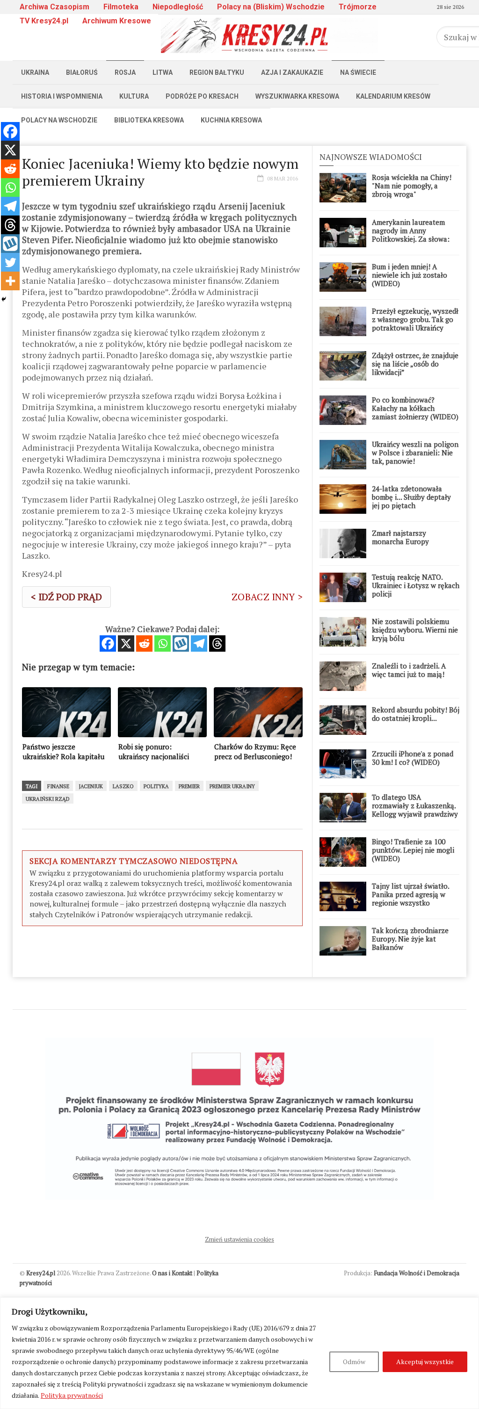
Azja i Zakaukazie (292, 72)
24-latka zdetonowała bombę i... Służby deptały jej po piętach (411, 497)
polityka (156, 786)
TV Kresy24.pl (44, 20)
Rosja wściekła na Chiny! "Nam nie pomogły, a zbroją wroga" (411, 185)
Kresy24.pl (40, 1273)
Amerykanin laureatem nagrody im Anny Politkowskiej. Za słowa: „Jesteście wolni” (411, 235)
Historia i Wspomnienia (61, 96)
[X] (126, 643)
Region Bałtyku (216, 72)
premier (189, 786)
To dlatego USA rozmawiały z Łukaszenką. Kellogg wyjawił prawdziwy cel (415, 810)
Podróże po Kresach (202, 96)
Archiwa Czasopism (54, 6)
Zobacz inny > (267, 596)
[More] (10, 281)
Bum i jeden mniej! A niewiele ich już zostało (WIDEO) (409, 275)
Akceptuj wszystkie (425, 1361)
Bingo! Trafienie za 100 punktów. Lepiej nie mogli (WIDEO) (413, 850)
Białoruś (82, 72)
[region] (239, 1353)
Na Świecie (358, 72)
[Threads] (217, 643)
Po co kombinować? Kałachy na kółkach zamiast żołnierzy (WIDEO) (415, 408)
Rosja (125, 72)
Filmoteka (120, 6)
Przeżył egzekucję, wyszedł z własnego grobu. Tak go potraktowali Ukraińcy (415, 319)
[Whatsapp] (162, 643)
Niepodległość (177, 6)
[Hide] (3, 299)
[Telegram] (199, 643)
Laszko (123, 786)
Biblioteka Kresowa (149, 120)
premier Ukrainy (232, 786)
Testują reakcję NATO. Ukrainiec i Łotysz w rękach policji (415, 585)
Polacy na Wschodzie (59, 120)
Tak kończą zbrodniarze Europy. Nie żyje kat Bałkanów (410, 938)
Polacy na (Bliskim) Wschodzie (271, 6)
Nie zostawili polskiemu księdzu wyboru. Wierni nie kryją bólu (415, 629)
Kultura (134, 96)
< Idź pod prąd (66, 596)
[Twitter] (10, 262)
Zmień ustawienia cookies (239, 1239)
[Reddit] (144, 643)
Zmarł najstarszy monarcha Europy (400, 537)
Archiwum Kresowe (116, 20)
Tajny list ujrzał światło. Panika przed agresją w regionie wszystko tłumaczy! (410, 898)
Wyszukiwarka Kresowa (297, 96)
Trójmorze (358, 6)
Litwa (162, 72)
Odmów (354, 1361)
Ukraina (35, 72)
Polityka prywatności (72, 1395)
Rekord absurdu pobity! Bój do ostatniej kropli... (415, 713)
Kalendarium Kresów (393, 96)
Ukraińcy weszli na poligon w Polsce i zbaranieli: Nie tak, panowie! (415, 452)
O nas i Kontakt (172, 1273)
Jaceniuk (91, 786)
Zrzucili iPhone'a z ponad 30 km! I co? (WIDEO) (412, 757)
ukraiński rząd (48, 799)
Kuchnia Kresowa (231, 120)
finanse (58, 786)
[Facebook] (108, 643)
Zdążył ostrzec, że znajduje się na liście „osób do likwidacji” (415, 363)
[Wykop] (181, 643)
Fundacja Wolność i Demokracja (416, 1273)
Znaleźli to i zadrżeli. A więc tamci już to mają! (409, 669)
